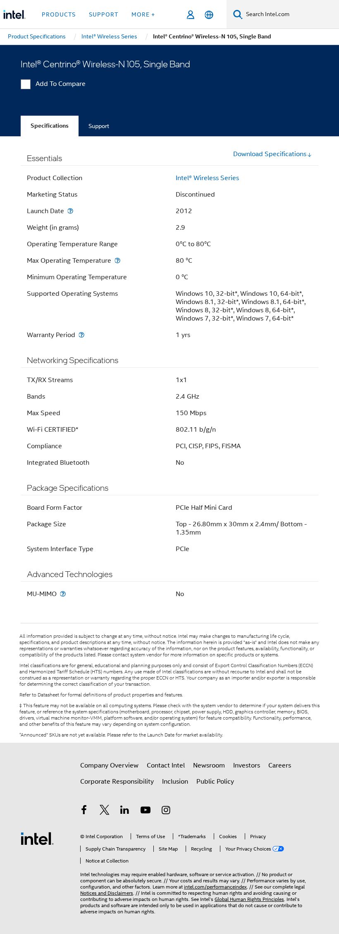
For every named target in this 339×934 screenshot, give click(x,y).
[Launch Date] (70, 210)
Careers (279, 765)
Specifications (50, 126)
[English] (209, 14)
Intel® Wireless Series (207, 178)
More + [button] (143, 14)
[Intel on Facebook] (84, 811)
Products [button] (59, 14)
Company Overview (109, 765)
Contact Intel (166, 765)
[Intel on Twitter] (105, 811)
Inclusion (175, 781)
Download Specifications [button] (269, 154)
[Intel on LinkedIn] (125, 811)
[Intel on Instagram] (166, 811)
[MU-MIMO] (62, 593)
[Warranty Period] (81, 334)
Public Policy (215, 781)
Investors (246, 765)
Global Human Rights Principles (249, 899)
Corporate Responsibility (117, 781)
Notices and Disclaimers (106, 893)
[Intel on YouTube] (145, 811)
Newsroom (209, 765)
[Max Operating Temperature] (117, 260)
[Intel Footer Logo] (37, 838)
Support (98, 126)
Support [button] (103, 14)
